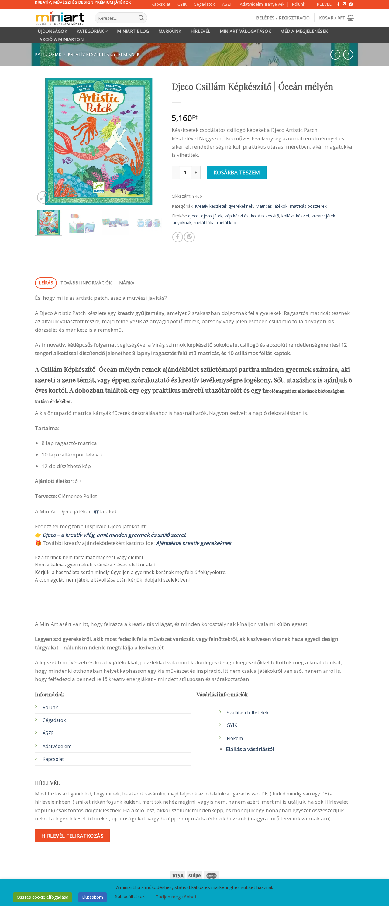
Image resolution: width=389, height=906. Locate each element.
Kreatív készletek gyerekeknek (103, 54)
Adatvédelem (57, 746)
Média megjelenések (304, 31)
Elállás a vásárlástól (250, 749)
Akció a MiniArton (62, 39)
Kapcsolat (160, 4)
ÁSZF (227, 4)
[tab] (46, 283)
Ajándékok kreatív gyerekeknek (193, 542)
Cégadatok (204, 4)
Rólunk (298, 4)
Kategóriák (90, 31)
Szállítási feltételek (248, 712)
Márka (126, 282)
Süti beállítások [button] (130, 896)
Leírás (46, 282)
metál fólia (204, 222)
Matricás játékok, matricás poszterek (291, 206)
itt (95, 511)
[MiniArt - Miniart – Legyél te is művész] (60, 18)
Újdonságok (52, 31)
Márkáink (169, 31)
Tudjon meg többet (176, 897)
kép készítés (237, 216)
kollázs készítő (265, 216)
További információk (86, 282)
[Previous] (45, 141)
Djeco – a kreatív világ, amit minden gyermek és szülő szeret (114, 534)
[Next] (152, 141)
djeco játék (211, 216)
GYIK (182, 4)
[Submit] (141, 17)
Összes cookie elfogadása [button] (42, 897)
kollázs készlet (295, 216)
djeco (193, 216)
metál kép (226, 222)
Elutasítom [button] (92, 897)
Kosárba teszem (237, 172)
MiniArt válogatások (245, 31)
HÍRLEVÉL (322, 4)
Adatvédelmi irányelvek (262, 4)
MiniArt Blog (133, 31)
